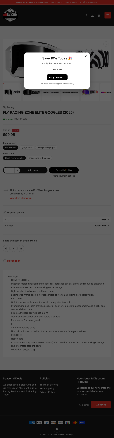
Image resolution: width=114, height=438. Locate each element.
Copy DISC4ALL (57, 77)
